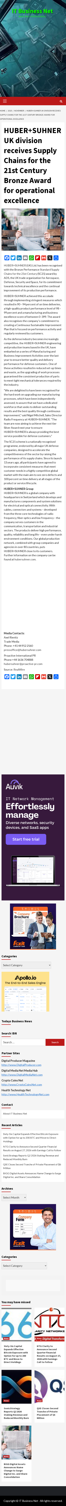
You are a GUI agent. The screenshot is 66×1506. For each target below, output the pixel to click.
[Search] (61, 101)
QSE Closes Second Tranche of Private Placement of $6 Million (32, 1166)
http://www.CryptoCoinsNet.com (22, 1084)
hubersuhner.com (25, 559)
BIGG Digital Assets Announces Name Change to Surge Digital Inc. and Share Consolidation (32, 1175)
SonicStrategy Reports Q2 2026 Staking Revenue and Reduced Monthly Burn (31, 1157)
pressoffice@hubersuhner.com (22, 650)
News (6, 1338)
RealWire (19, 669)
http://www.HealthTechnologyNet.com (25, 1094)
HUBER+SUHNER (15, 265)
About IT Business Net (15, 1113)
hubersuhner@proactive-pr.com (23, 663)
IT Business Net (32, 11)
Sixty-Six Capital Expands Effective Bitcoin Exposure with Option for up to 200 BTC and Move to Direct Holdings (30, 1137)
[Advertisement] (33, 54)
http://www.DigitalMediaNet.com (22, 1074)
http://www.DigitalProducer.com (21, 1065)
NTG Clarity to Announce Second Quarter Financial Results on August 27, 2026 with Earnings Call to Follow (32, 1148)
